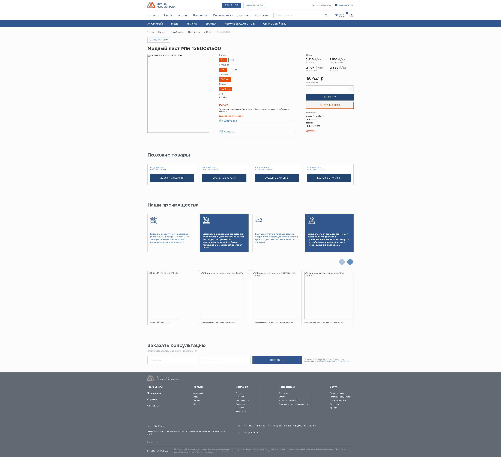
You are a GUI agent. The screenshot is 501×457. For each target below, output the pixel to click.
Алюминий (198, 393)
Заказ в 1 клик (231, 5)
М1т (232, 60)
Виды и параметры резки (231, 116)
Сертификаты (242, 400)
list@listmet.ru (252, 433)
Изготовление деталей (340, 397)
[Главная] (162, 5)
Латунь (196, 400)
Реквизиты (241, 411)
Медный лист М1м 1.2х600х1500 (316, 169)
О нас (238, 393)
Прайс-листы (155, 387)
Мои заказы (154, 393)
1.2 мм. (234, 70)
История (240, 397)
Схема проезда (153, 442)
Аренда (333, 408)
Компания (242, 387)
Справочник (284, 393)
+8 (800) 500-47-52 (304, 426)
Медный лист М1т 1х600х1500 (210, 169)
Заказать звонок (254, 5)
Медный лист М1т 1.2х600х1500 (264, 169)
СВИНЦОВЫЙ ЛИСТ (275, 23)
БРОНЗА (210, 23)
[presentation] (342, 262)
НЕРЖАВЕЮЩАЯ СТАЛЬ (240, 23)
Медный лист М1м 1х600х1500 (158, 169)
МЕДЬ (175, 23)
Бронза (196, 404)
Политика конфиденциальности (293, 404)
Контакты (153, 406)
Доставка (311, 131)
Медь (195, 397)
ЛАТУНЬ (192, 23)
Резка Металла (337, 393)
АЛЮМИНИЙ (155, 23)
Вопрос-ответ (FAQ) (288, 400)
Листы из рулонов (338, 400)
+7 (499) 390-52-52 (279, 426)
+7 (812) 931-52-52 (254, 426)
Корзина (152, 400)
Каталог (152, 15)
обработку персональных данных (334, 361)
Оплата (282, 397)
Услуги (334, 387)
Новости (240, 408)
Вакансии (240, 404)
